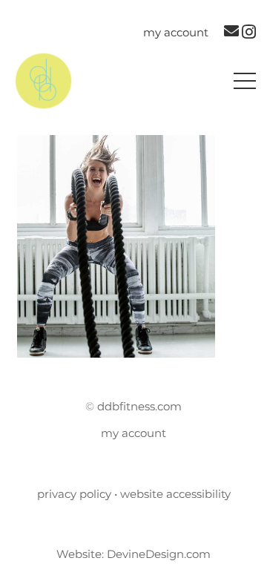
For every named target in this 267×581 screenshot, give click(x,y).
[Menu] (245, 80)
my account (133, 433)
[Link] (43, 80)
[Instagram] (249, 32)
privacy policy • (78, 494)
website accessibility (175, 494)
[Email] (231, 31)
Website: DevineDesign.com (133, 554)
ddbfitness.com (139, 406)
